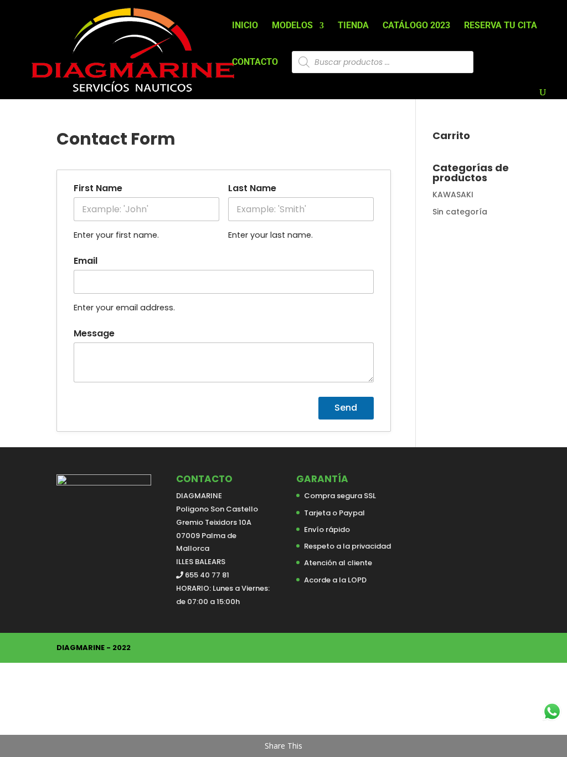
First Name (98, 188)
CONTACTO (255, 62)
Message (94, 333)
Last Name (252, 188)
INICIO (245, 26)
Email (85, 260)
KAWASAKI (452, 194)
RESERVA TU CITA (500, 26)
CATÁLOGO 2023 (416, 26)
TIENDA (353, 26)
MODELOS (292, 26)
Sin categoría (459, 211)
